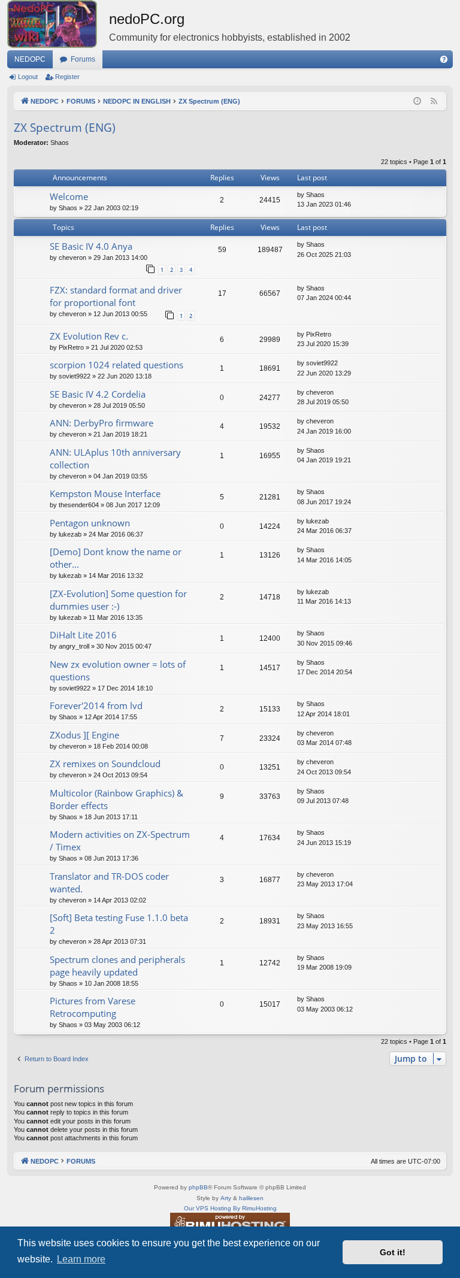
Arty (225, 1198)
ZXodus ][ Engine (84, 735)
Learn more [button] (81, 1259)
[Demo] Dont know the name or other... (115, 558)
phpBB (198, 1187)
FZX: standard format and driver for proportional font (116, 296)
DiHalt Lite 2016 (83, 635)
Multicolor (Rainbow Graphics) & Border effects (116, 799)
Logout (28, 76)
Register (67, 76)
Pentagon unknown (90, 523)
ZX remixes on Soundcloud (105, 764)
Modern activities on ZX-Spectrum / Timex (120, 840)
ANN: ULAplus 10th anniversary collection (115, 458)
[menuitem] (444, 59)
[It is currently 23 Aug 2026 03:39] (417, 101)
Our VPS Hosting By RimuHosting (230, 1208)
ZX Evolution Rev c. (89, 336)
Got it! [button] (392, 1252)
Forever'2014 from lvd (96, 705)
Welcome (69, 196)
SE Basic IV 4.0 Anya (91, 246)
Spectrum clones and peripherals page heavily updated (117, 965)
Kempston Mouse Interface (105, 493)
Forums (83, 59)
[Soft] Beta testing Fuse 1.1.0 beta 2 (119, 923)
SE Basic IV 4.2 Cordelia (98, 394)
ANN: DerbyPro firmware (101, 423)
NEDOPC (30, 59)
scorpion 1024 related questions (116, 365)
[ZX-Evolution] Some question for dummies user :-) (118, 599)
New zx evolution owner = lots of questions (118, 670)
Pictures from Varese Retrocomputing (92, 1007)
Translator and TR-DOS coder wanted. (109, 882)
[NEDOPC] (58, 24)
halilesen (251, 1198)
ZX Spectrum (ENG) (65, 127)
